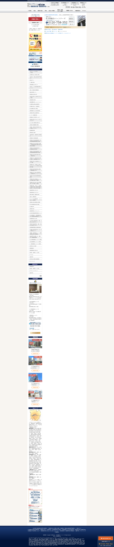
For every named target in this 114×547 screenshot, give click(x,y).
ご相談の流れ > (35, 19)
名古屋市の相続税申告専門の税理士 (51, 14)
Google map (35, 353)
